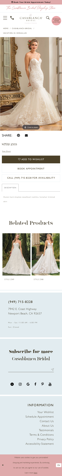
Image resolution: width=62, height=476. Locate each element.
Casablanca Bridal (22, 28)
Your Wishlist (45, 412)
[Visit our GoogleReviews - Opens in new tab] (28, 384)
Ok (58, 465)
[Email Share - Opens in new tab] (26, 135)
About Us (48, 425)
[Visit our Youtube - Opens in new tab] (50, 384)
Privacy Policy (45, 439)
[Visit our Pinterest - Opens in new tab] (42, 384)
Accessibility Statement (40, 443)
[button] (5, 18)
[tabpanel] (31, 84)
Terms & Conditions (41, 434)
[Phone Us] (12, 18)
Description (10, 188)
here (35, 473)
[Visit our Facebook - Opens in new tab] (35, 384)
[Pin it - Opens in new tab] (18, 135)
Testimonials (46, 430)
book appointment (31, 168)
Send (52, 369)
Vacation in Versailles (15, 33)
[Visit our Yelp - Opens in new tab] (12, 384)
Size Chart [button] (6, 151)
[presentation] (16, 254)
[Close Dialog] (3, 465)
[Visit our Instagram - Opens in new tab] (20, 384)
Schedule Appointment (40, 416)
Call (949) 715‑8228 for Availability (31, 177)
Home (6, 28)
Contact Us (47, 421)
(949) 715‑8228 (20, 302)
